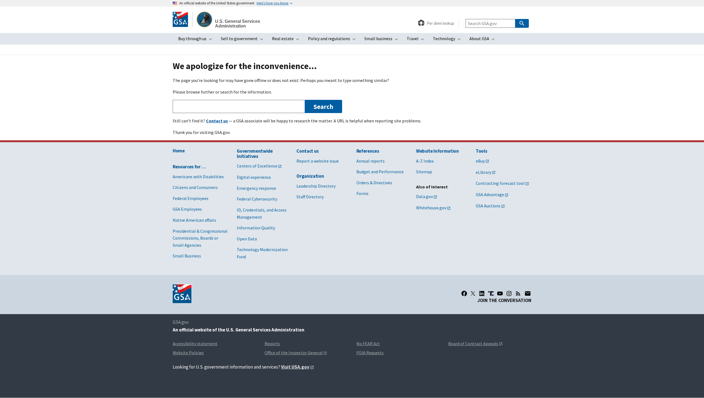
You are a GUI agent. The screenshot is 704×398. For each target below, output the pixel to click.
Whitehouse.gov (431, 207)
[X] (473, 293)
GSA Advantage (490, 194)
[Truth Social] (491, 293)
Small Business (187, 256)
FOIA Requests (370, 352)
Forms (362, 193)
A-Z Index (425, 161)
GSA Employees (187, 209)
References (367, 151)
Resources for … (189, 167)
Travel (417, 40)
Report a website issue (317, 161)
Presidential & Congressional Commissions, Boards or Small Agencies (200, 238)
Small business (382, 40)
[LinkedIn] (482, 293)
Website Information (437, 151)
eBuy (480, 161)
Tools (481, 151)
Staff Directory (310, 196)
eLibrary (483, 172)
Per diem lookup (440, 23)
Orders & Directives (374, 182)
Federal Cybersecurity (257, 199)
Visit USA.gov (295, 367)
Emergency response (256, 188)
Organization (310, 176)
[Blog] (518, 293)
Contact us (307, 151)
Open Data (247, 238)
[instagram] (509, 293)
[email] (527, 293)
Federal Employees (190, 198)
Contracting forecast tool (500, 183)
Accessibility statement (195, 343)
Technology (448, 40)
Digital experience (254, 177)
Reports (272, 343)
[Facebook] (464, 293)
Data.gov (424, 196)
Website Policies (188, 352)
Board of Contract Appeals (473, 343)
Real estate (287, 40)
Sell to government (243, 40)
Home (179, 151)
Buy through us (196, 40)
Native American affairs (194, 220)
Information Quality (256, 227)
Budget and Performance (380, 171)
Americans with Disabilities (198, 176)
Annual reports (370, 161)
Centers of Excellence (257, 166)
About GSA (483, 40)
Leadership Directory (316, 186)
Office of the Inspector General (294, 352)
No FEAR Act (368, 343)
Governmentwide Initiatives (255, 153)
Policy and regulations (333, 40)
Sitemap (424, 171)
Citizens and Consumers (195, 187)
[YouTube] (500, 293)
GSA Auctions (488, 205)
